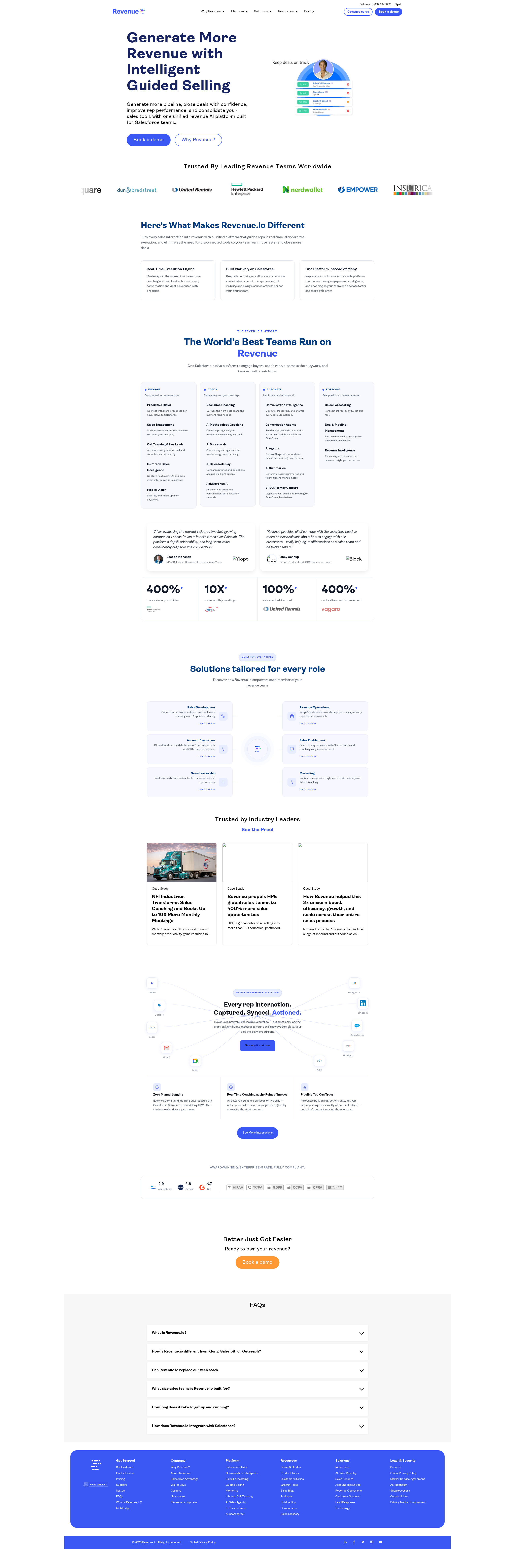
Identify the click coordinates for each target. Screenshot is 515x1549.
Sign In (398, 4)
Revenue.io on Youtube (380, 1542)
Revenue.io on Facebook (354, 1542)
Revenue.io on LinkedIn (345, 1542)
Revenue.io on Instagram (371, 1542)
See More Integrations (258, 1132)
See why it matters (257, 1045)
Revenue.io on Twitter (363, 1542)
